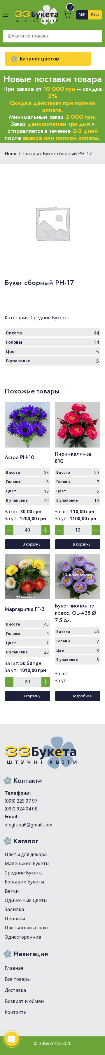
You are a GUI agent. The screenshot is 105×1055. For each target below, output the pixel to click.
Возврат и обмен (24, 1001)
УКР (82, 14)
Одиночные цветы (26, 900)
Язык (95, 14)
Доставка (15, 990)
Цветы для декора (26, 854)
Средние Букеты (50, 317)
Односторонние (23, 937)
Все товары (18, 979)
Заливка (14, 909)
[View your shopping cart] (67, 14)
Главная (14, 968)
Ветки (12, 891)
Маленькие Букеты (27, 863)
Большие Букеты (24, 881)
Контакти (16, 1012)
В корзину (31, 544)
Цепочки (15, 918)
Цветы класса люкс (27, 927)
